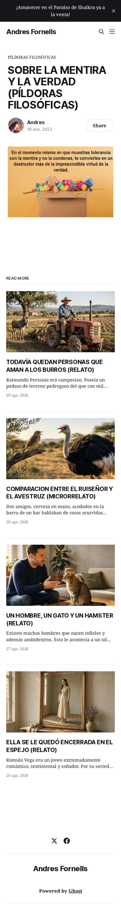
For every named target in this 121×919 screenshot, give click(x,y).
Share (100, 125)
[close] (114, 11)
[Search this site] (101, 32)
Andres (36, 122)
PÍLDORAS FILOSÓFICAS (32, 57)
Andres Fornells (31, 31)
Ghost (75, 891)
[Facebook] (67, 841)
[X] (54, 841)
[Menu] (112, 32)
